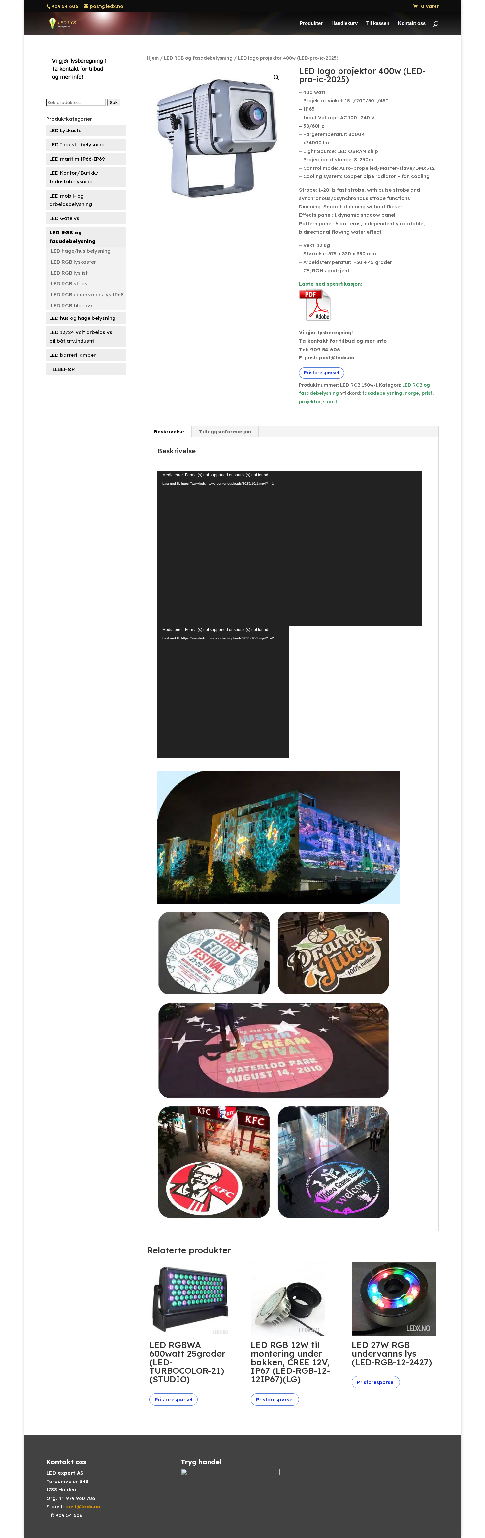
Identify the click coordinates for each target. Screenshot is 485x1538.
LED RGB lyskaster (73, 262)
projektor (309, 402)
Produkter (311, 23)
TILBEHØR (62, 369)
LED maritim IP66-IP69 (77, 159)
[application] (289, 548)
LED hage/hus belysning (81, 251)
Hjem (153, 58)
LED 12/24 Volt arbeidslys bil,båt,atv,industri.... (80, 336)
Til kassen (377, 23)
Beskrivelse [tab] (169, 432)
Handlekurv (344, 23)
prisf (427, 393)
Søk (114, 102)
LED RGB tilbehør (72, 305)
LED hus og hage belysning (82, 318)
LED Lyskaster (66, 130)
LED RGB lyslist (69, 273)
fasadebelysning (382, 393)
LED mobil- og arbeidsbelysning (70, 200)
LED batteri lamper (72, 355)
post (82, 1506)
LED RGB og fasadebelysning (72, 236)
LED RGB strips (69, 284)
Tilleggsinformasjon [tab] (225, 432)
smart (330, 402)
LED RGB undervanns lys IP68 (87, 294)
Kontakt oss (412, 23)
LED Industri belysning (77, 144)
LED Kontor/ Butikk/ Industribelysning (73, 177)
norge (412, 393)
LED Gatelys (64, 218)
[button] (276, 78)
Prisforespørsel (321, 373)
